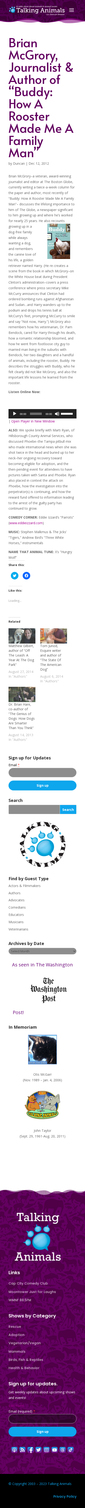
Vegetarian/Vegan (24, 1343)
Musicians (16, 922)
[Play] (14, 413)
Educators (16, 914)
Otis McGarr (42, 1074)
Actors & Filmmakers (24, 885)
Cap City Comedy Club (28, 1283)
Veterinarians (18, 929)
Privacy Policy (64, 1496)
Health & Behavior (23, 1368)
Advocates (16, 900)
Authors (14, 893)
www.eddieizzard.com (26, 523)
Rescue (14, 1326)
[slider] (67, 413)
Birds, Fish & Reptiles (25, 1359)
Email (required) (21, 1411)
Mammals (17, 1351)
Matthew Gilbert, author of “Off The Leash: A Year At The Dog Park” (21, 655)
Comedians (17, 907)
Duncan (19, 163)
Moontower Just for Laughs (32, 1291)
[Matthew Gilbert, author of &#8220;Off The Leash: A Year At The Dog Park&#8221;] (21, 636)
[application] (42, 413)
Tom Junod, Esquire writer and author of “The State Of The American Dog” (50, 658)
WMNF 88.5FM (19, 1300)
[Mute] (57, 413)
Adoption (16, 1334)
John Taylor (42, 1130)
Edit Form (16, 1405)
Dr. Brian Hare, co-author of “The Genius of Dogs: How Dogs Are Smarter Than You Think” (21, 716)
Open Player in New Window (33, 421)
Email (14, 765)
